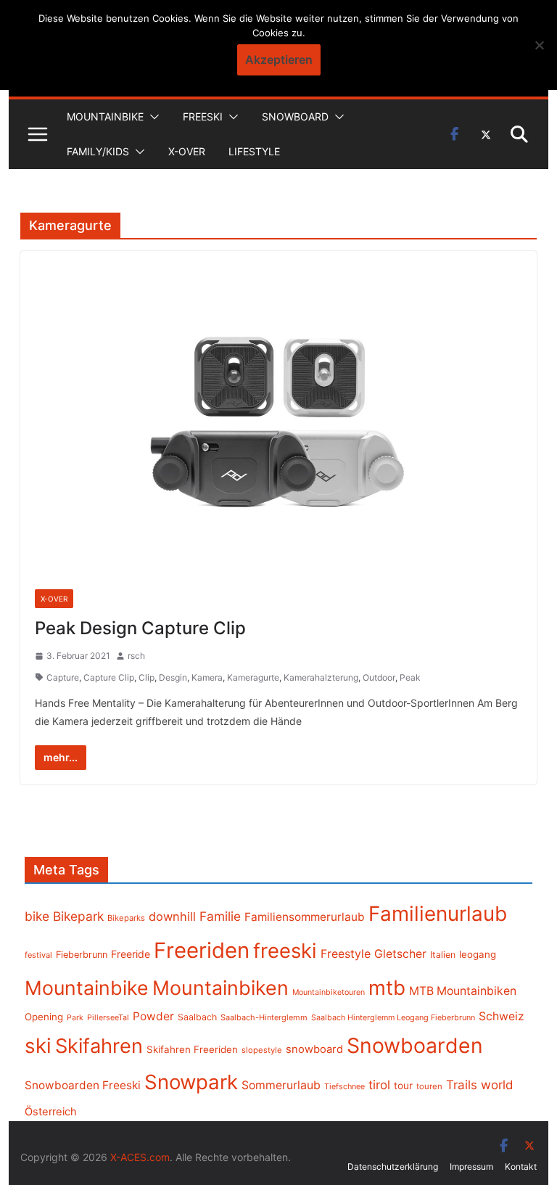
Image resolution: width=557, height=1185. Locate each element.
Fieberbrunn (81, 954)
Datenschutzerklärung (392, 1166)
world (497, 1085)
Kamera (207, 677)
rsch (136, 655)
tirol (379, 1085)
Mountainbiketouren (328, 992)
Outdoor (379, 677)
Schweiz (501, 1016)
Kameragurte (253, 677)
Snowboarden (415, 1045)
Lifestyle (254, 151)
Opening (44, 1016)
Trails (461, 1085)
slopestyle (262, 1050)
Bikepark (78, 916)
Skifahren (99, 1046)
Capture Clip (108, 677)
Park (75, 1017)
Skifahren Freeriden (192, 1049)
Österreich (51, 1111)
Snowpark (191, 1082)
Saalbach (197, 1017)
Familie (220, 916)
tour (403, 1085)
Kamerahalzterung (321, 677)
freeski (285, 950)
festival (38, 955)
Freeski (203, 116)
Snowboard (295, 116)
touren (429, 1086)
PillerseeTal (108, 1017)
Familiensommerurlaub (304, 917)
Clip (146, 677)
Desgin (173, 677)
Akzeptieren (279, 59)
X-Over (186, 151)
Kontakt (521, 1166)
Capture (62, 677)
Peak (410, 677)
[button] (152, 117)
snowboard (314, 1049)
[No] (539, 45)
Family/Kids (98, 151)
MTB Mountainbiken (462, 991)
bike (37, 916)
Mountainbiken (220, 987)
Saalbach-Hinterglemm (264, 1017)
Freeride (130, 954)
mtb (386, 987)
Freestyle (346, 953)
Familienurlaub (437, 913)
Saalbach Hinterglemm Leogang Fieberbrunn (393, 1017)
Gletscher (400, 954)
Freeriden (201, 950)
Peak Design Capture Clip (140, 628)
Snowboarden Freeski (83, 1085)
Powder (153, 1016)
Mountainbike (105, 116)
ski (38, 1045)
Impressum (471, 1166)
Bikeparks (126, 918)
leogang (477, 954)
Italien (442, 954)
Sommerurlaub (281, 1085)
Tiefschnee (344, 1086)
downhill (172, 916)
